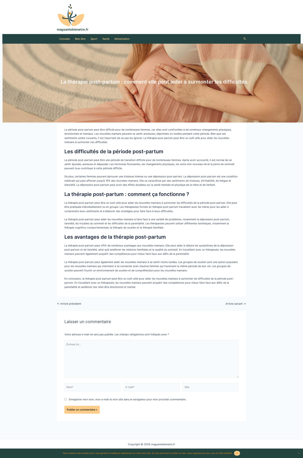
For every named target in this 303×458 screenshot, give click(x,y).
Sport (94, 38)
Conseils (64, 38)
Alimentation (122, 38)
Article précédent (69, 303)
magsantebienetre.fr (72, 29)
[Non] (299, 453)
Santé (105, 38)
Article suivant (236, 303)
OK (237, 453)
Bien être (80, 38)
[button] (244, 39)
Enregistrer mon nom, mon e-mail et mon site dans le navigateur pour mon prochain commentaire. (127, 399)
